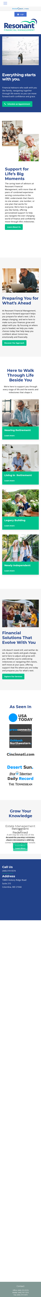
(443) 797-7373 (23, 1292)
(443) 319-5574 (23, 1290)
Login (22, 14)
